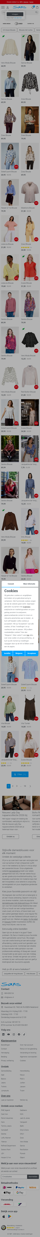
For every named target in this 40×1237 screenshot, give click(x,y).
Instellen (7, 653)
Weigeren (18, 653)
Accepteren (31, 653)
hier (28, 635)
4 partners (26, 607)
